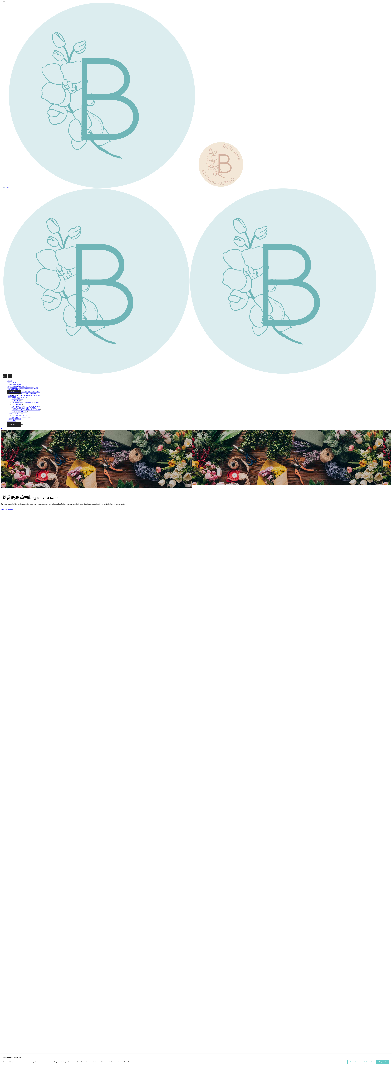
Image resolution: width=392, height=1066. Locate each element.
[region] (196, 1060)
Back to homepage (7, 509)
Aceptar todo (382, 1062)
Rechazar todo (368, 1062)
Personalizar (353, 1062)
